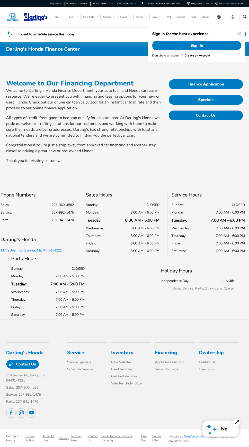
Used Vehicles (121, 369)
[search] (245, 17)
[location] (142, 3)
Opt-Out (144, 438)
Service (75, 352)
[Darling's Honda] (28, 16)
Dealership (211, 352)
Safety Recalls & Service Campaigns (117, 438)
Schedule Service (80, 369)
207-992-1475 (63, 212)
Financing (166, 352)
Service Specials (79, 362)
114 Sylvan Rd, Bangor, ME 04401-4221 (31, 250)
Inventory (122, 352)
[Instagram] (21, 413)
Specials (205, 99)
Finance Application (205, 84)
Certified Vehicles (124, 376)
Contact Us (206, 115)
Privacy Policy (30, 438)
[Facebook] (11, 413)
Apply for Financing (170, 362)
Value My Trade (166, 369)
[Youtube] (31, 413)
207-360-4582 (63, 205)
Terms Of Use (48, 438)
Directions (206, 369)
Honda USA (156, 438)
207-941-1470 (63, 220)
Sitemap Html (76, 438)
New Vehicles (121, 362)
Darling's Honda (12, 438)
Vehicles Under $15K (127, 383)
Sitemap (64, 438)
